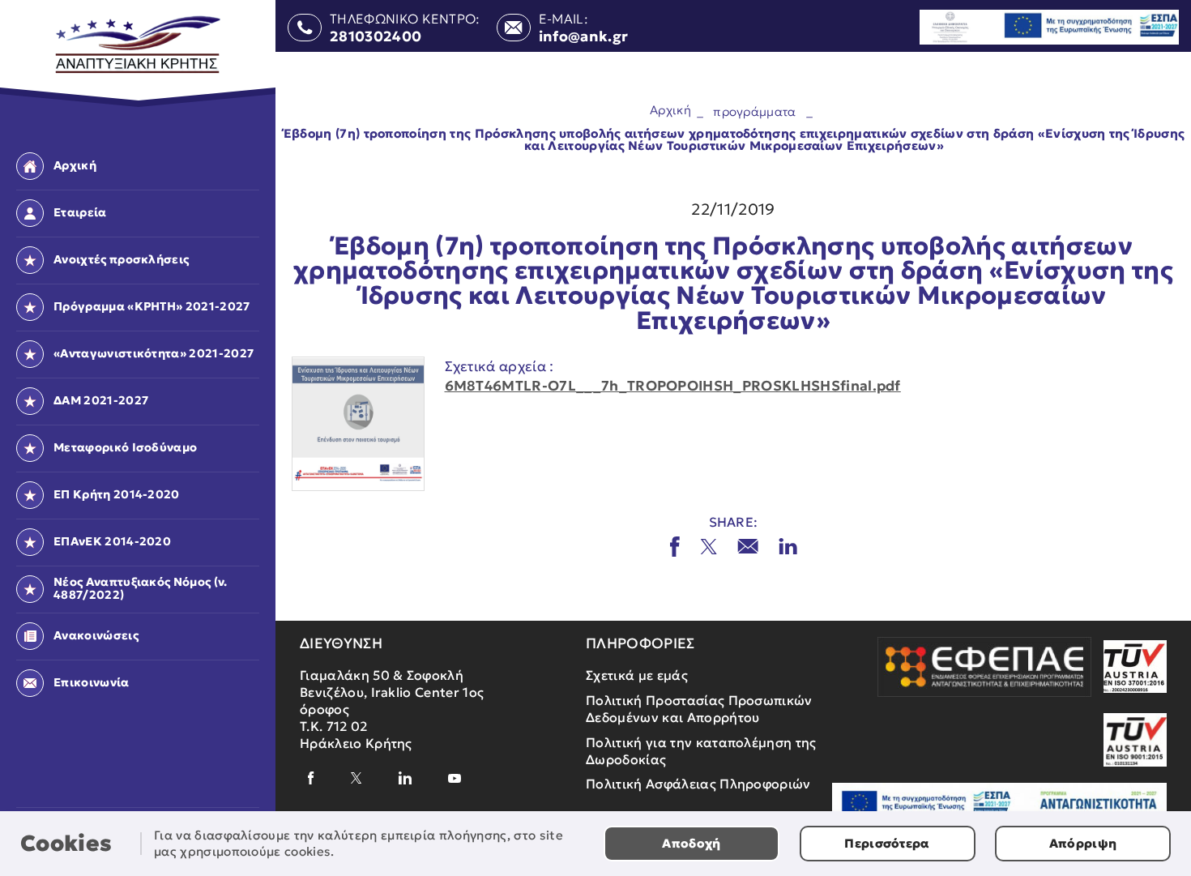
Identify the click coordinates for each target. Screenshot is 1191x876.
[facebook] (311, 777)
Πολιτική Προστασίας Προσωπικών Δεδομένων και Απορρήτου (699, 708)
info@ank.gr (584, 37)
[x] (708, 546)
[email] (747, 546)
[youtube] (454, 778)
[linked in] (788, 546)
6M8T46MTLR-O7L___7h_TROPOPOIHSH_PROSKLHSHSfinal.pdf (673, 386)
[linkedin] (405, 777)
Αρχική (670, 109)
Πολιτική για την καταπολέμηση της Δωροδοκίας (701, 750)
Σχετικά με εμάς (637, 675)
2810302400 (375, 37)
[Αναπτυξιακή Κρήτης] (138, 45)
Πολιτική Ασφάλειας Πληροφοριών (698, 784)
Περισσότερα (887, 843)
